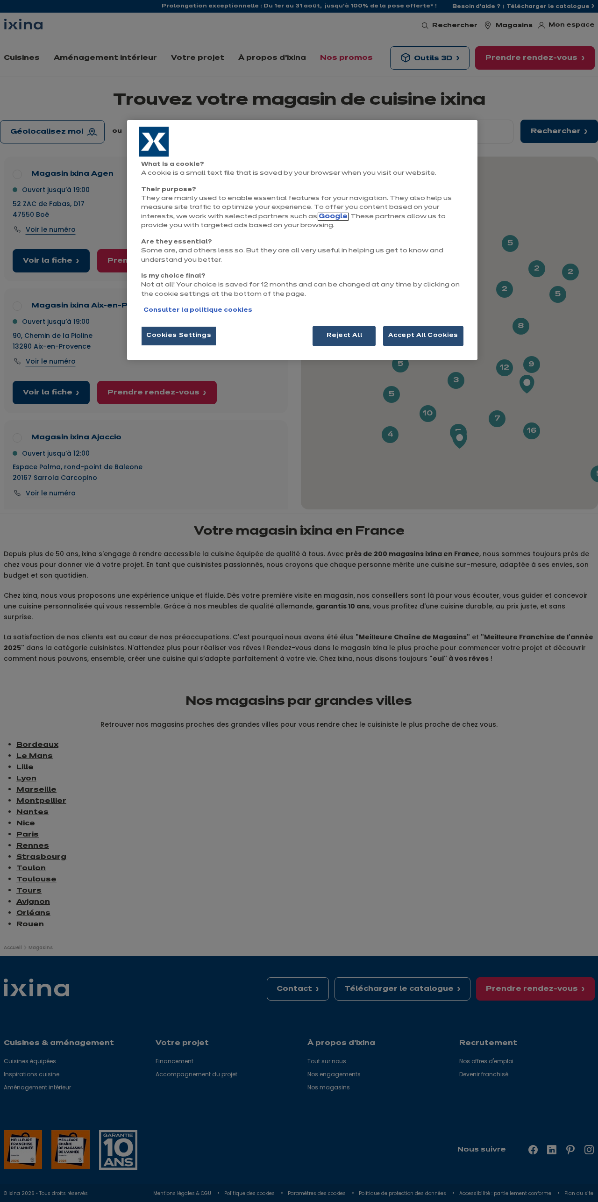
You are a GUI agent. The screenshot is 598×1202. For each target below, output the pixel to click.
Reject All (345, 335)
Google (333, 217)
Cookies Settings (178, 335)
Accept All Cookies (423, 335)
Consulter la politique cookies (197, 310)
